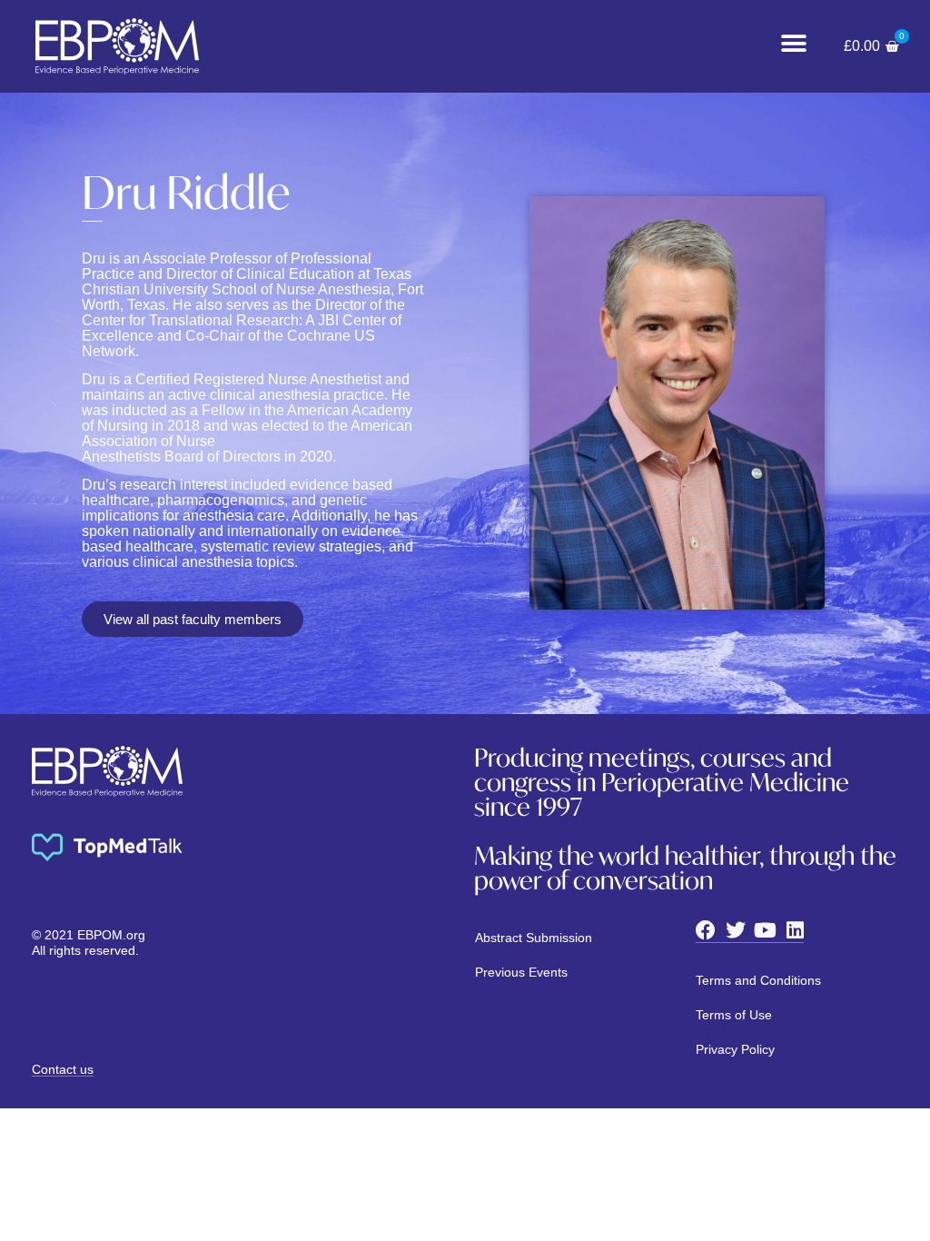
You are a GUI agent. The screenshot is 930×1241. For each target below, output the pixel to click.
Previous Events (521, 972)
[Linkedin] (796, 930)
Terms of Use (734, 1015)
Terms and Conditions (758, 980)
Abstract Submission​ (533, 937)
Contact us (63, 1069)
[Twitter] (736, 930)
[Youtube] (766, 930)
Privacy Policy (735, 1049)
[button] (793, 43)
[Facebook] (706, 930)
